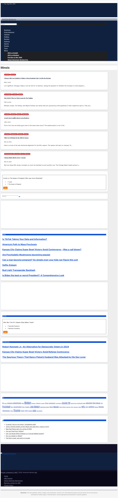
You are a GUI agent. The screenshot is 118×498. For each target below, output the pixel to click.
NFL (83, 407)
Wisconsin (25, 114)
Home (6, 476)
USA (34, 411)
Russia (96, 407)
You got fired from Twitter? (15, 431)
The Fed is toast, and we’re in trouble (18, 438)
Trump (16, 410)
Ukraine (30, 411)
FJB (102, 403)
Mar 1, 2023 (7, 82)
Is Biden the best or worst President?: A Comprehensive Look (33, 275)
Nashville (68, 407)
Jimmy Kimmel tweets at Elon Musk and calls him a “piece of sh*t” (27, 427)
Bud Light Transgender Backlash (18, 270)
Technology (6, 411)
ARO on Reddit (13, 53)
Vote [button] (5, 188)
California (8, 94)
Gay (12, 407)
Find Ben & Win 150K (15, 57)
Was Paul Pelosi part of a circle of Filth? (19, 429)
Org (35, 472)
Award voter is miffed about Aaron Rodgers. (16, 118)
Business (7, 30)
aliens (5, 403)
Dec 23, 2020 (8, 141)
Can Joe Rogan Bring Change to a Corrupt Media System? (25, 433)
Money (56, 407)
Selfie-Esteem (9, 265)
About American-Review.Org (18, 60)
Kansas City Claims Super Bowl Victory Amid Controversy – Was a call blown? (41, 249)
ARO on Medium (13, 55)
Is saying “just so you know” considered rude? (21, 424)
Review (6, 39)
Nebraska (76, 407)
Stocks (6, 46)
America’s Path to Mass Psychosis (19, 244)
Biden (27, 402)
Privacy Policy (8, 485)
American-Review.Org (10, 420)
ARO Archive (8, 478)
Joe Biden (35, 406)
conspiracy (52, 403)
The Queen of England (15, 184)
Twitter (23, 411)
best (23, 403)
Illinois (7, 74)
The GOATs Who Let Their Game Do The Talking (18, 98)
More (6, 50)
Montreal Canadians (14, 328)
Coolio (10, 182)
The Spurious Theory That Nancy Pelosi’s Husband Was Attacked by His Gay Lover (44, 357)
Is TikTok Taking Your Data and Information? (24, 239)
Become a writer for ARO (12, 483)
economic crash (81, 403)
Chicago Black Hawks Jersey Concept (15, 158)
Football (6, 406)
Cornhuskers (58, 403)
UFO (26, 411)
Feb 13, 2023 (7, 102)
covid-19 (66, 403)
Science (7, 41)
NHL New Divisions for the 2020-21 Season (16, 138)
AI (3, 403)
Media (51, 407)
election (89, 403)
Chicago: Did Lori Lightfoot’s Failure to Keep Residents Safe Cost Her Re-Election (27, 78)
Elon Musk (96, 403)
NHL (87, 407)
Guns (23, 407)
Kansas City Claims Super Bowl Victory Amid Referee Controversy (35, 352)
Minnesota (14, 134)
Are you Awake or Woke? (14, 436)
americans (17, 403)
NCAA (72, 407)
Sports (6, 44)
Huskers (27, 407)
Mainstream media (44, 407)
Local (22, 154)
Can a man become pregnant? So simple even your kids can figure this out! (40, 260)
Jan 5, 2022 (7, 122)
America (10, 403)
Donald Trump (74, 403)
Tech (6, 48)
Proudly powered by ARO (9, 472)
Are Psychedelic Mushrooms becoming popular (26, 254)
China (46, 403)
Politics (6, 37)
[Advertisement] (54, 214)
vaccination (39, 411)
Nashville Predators (14, 326)
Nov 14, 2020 (8, 161)
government (17, 407)
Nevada (20, 134)
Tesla (11, 411)
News (79, 407)
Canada (42, 403)
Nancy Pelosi (62, 407)
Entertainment (9, 32)
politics (91, 407)
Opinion (7, 34)
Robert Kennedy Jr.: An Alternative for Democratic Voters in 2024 (35, 346)
